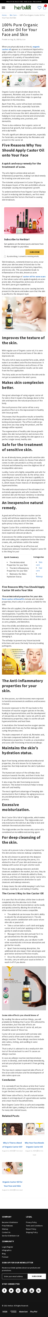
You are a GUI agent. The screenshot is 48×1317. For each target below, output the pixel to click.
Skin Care (13, 15)
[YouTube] (31, 1290)
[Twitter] (11, 1290)
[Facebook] (4, 1290)
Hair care (39, 569)
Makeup (39, 576)
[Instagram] (18, 1290)
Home (4, 15)
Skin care (39, 563)
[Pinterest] (25, 1290)
